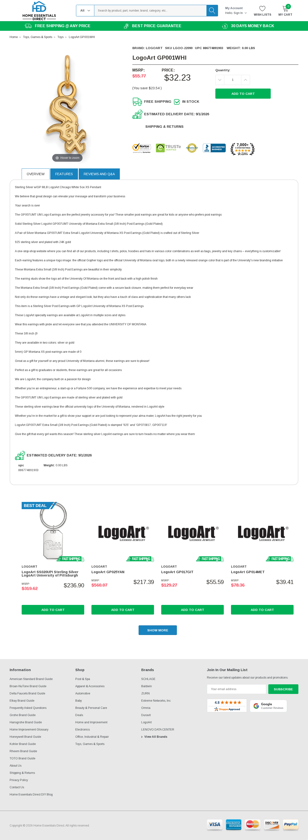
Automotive (82, 693)
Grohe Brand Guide (23, 715)
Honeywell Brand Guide (25, 736)
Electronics (82, 729)
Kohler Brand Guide (23, 744)
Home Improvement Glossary (29, 729)
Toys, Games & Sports (89, 744)
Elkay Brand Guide (22, 700)
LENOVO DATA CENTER (157, 729)
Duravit (146, 715)
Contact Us (17, 787)
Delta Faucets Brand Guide (27, 693)
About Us (15, 765)
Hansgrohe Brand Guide (26, 722)
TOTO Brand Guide (22, 758)
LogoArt (154, 48)
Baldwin (146, 686)
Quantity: (222, 70)
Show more (157, 630)
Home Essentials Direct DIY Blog (31, 794)
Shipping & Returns (164, 126)
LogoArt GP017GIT (177, 572)
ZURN (145, 693)
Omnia (145, 708)
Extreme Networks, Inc (156, 700)
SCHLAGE (148, 679)
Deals (79, 715)
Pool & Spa (82, 679)
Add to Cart (53, 610)
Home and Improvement (91, 722)
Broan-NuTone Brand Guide (28, 686)
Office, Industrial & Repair (92, 736)
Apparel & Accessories (89, 686)
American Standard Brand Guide (31, 679)
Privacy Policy (19, 780)
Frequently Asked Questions (28, 708)
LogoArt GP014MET (248, 572)
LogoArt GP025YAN (107, 572)
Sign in (239, 13)
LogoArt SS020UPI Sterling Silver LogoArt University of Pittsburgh (50, 573)
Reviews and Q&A (99, 174)
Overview (36, 174)
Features (64, 174)
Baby (78, 700)
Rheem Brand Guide (23, 751)
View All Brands (155, 736)
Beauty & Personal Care (91, 708)
